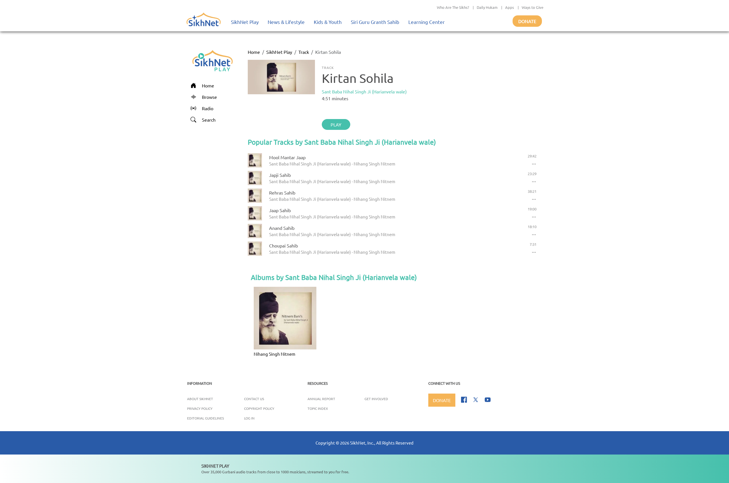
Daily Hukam (487, 7)
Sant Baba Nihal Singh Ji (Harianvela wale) (364, 91)
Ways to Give (532, 7)
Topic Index (318, 408)
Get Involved (376, 398)
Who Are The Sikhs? (453, 7)
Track (303, 52)
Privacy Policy (199, 408)
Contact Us (254, 398)
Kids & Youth (328, 22)
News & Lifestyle (286, 22)
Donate (527, 21)
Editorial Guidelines (205, 418)
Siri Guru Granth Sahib (375, 22)
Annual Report (321, 398)
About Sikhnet (200, 398)
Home (254, 52)
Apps (509, 7)
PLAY (336, 124)
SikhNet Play (245, 22)
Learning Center (426, 22)
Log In (249, 418)
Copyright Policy (259, 408)
